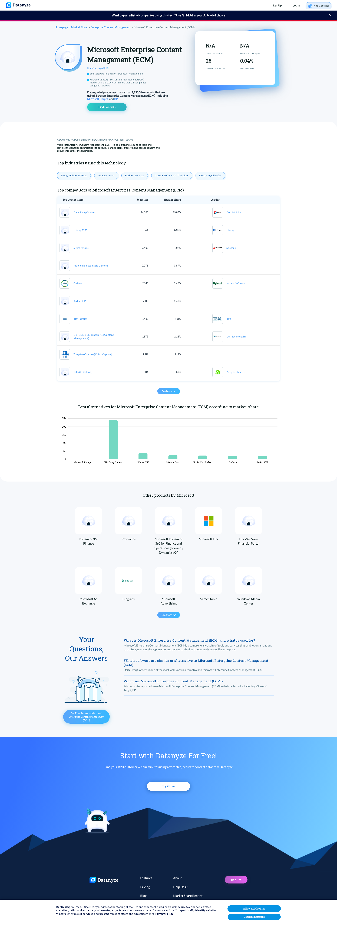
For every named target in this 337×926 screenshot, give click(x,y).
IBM (228, 318)
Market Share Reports (188, 896)
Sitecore (231, 247)
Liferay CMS (80, 230)
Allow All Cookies (254, 908)
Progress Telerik (235, 372)
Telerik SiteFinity (83, 372)
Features (146, 878)
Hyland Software (235, 283)
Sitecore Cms (81, 247)
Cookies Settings (254, 916)
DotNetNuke (233, 212)
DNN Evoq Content (84, 212)
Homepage (61, 27)
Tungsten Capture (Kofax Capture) (93, 354)
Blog (143, 896)
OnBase (78, 283)
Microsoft (93, 98)
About (177, 878)
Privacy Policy (164, 914)
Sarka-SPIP (80, 301)
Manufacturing (106, 175)
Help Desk (180, 887)
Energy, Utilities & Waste (74, 175)
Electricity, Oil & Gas (210, 175)
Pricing (145, 887)
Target (104, 98)
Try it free (168, 786)
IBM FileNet (80, 318)
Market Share (79, 27)
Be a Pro (236, 879)
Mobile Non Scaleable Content (91, 265)
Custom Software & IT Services (171, 175)
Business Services (134, 175)
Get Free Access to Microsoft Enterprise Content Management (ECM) (86, 717)
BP (116, 98)
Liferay (230, 230)
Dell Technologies (236, 336)
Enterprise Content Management (111, 27)
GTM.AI (187, 15)
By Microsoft (96, 68)
